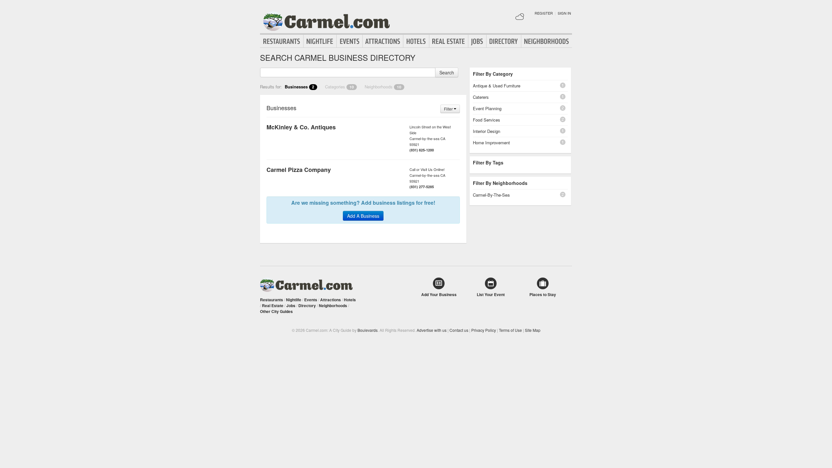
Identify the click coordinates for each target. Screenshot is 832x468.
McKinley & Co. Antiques (301, 127)
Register (544, 13)
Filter (449, 108)
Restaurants (281, 41)
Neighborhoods (546, 41)
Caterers (481, 97)
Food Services (486, 120)
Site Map (532, 330)
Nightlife (320, 41)
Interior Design (486, 131)
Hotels (416, 41)
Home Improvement (491, 142)
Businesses (299, 87)
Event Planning (487, 108)
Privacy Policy (483, 330)
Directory (504, 41)
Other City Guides (276, 311)
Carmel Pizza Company (298, 169)
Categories (339, 87)
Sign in (564, 13)
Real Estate (448, 41)
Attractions (383, 41)
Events (349, 41)
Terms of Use (510, 330)
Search (446, 72)
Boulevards (368, 330)
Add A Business (363, 216)
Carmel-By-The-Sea (491, 195)
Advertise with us (432, 330)
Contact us (458, 330)
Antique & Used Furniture (496, 86)
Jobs (477, 41)
